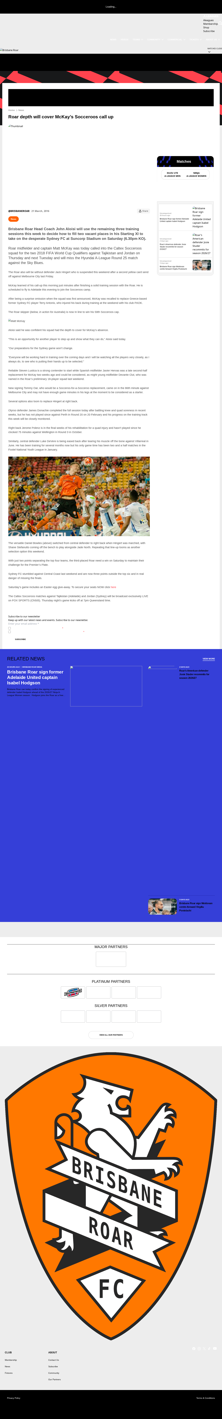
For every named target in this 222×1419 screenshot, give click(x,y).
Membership (11, 1360)
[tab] (172, 174)
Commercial (175, 39)
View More (209, 659)
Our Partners (54, 1379)
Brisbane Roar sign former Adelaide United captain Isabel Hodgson (35, 677)
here (113, 587)
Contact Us (53, 1360)
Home (11, 110)
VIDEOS (124, 39)
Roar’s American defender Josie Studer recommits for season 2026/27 (173, 246)
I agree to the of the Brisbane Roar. (37, 628)
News (21, 110)
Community (153, 39)
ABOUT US (211, 39)
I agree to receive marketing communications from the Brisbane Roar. (48, 631)
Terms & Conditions (205, 1398)
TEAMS (136, 39)
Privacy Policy (33, 628)
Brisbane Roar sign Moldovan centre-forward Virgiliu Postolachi (195, 907)
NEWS (113, 39)
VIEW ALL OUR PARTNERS (111, 1035)
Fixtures (9, 1373)
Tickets (194, 39)
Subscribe (20, 639)
